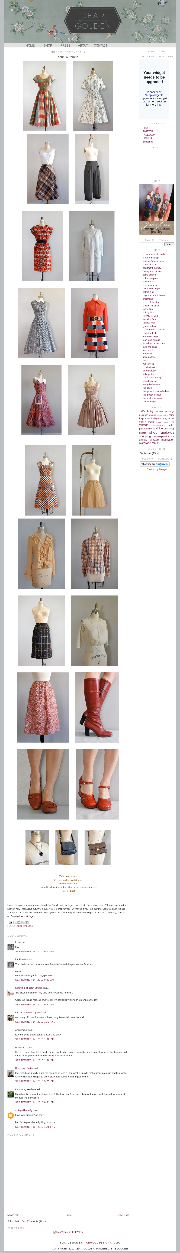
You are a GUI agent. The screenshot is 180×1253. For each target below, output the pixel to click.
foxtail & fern (149, 319)
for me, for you (150, 316)
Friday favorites (155, 411)
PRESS (65, 45)
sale (166, 428)
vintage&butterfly (24, 1110)
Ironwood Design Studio (101, 1242)
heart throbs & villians (154, 329)
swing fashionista (151, 384)
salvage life (148, 374)
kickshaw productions (154, 343)
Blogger (163, 469)
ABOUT (83, 45)
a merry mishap (151, 257)
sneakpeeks (161, 436)
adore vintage (149, 264)
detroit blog (148, 292)
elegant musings (151, 305)
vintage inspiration (162, 439)
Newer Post (13, 1215)
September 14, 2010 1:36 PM (34, 1039)
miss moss (148, 363)
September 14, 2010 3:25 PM (34, 1081)
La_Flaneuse (21, 959)
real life (158, 428)
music (151, 422)
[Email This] (15, 922)
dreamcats (148, 298)
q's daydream (149, 370)
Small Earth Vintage (62, 905)
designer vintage (147, 415)
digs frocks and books (154, 295)
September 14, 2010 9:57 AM (34, 1004)
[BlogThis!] (19, 922)
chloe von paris (150, 278)
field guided (148, 312)
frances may (149, 322)
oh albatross (149, 367)
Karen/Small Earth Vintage (28, 987)
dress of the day (151, 302)
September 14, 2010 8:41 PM (34, 1102)
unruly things (149, 401)
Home (69, 1215)
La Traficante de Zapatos (28, 1012)
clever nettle (149, 281)
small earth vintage (152, 377)
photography (145, 428)
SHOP (48, 45)
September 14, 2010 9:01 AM (34, 951)
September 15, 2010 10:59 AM (35, 1127)
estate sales (162, 415)
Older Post (123, 1215)
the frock (147, 388)
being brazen (149, 274)
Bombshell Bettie (24, 1068)
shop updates (25, 926)
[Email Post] (10, 922)
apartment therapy (152, 268)
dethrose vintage (151, 288)
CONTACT (100, 45)
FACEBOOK (149, 135)
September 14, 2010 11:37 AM (35, 1022)
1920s (142, 411)
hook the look (149, 333)
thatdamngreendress (25, 1089)
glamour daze (149, 326)
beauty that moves (152, 271)
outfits (171, 425)
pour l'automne (68, 56)
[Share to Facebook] (27, 922)
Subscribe (148, 141)
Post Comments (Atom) (34, 1221)
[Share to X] (23, 922)
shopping (145, 436)
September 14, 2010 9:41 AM (34, 980)
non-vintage (158, 425)
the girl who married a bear (156, 391)
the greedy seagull (152, 394)
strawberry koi (150, 381)
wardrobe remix (149, 443)
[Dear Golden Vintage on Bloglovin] (154, 465)
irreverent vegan (151, 336)
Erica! (18, 942)
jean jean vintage (151, 340)
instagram (156, 418)
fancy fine (148, 309)
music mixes (162, 422)
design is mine (150, 285)
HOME (30, 45)
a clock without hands (154, 254)
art (166, 411)
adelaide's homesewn (153, 261)
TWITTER (148, 131)
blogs (171, 411)
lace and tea (149, 350)
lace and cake (150, 346)
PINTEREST (149, 138)
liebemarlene (149, 357)
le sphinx (147, 353)
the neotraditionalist (153, 398)
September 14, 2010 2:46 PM (34, 1060)
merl (145, 360)
